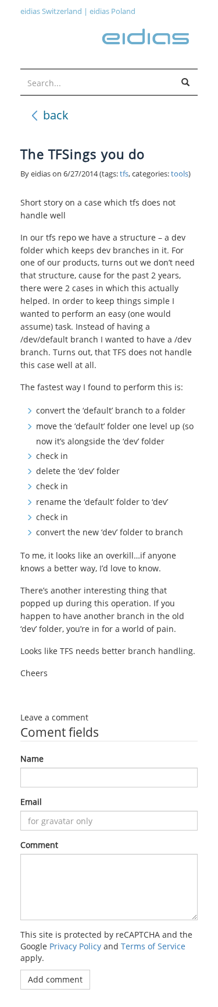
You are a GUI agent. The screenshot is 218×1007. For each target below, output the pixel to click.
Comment (39, 844)
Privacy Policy (75, 946)
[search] (185, 82)
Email (31, 801)
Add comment (55, 979)
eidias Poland (112, 11)
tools (179, 174)
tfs (124, 174)
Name (32, 758)
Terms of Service (153, 946)
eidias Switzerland (51, 11)
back (54, 115)
